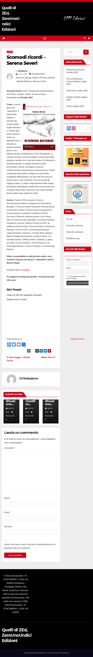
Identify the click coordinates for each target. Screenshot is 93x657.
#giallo (35, 78)
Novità (9, 51)
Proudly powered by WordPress (35, 653)
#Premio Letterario (47, 78)
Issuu (19, 339)
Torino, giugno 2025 (75, 106)
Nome (7, 498)
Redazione (22, 71)
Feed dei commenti (74, 232)
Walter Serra (47, 357)
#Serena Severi (39, 81)
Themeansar (64, 653)
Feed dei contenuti (74, 226)
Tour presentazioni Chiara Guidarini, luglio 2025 (76, 81)
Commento (9, 448)
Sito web (8, 527)
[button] (85, 38)
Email (7, 512)
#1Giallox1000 (38, 74)
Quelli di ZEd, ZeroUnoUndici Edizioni (10, 19)
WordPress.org (73, 238)
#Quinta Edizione (24, 81)
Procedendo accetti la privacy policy (76, 277)
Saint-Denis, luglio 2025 (77, 91)
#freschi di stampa (23, 78)
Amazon (26, 270)
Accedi (69, 219)
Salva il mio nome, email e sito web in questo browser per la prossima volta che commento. (30, 546)
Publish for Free (77, 339)
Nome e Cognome (73, 260)
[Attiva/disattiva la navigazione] (45, 38)
